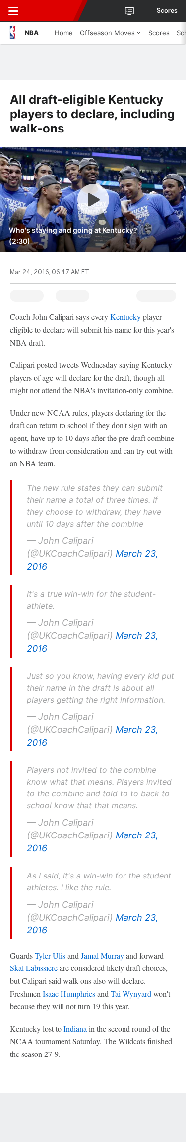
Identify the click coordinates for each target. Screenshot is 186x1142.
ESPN (53, 11)
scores (167, 10)
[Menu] (13, 11)
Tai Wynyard (131, 993)
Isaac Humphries (69, 993)
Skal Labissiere (34, 968)
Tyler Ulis (50, 955)
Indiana (75, 1028)
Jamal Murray (102, 955)
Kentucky (125, 316)
